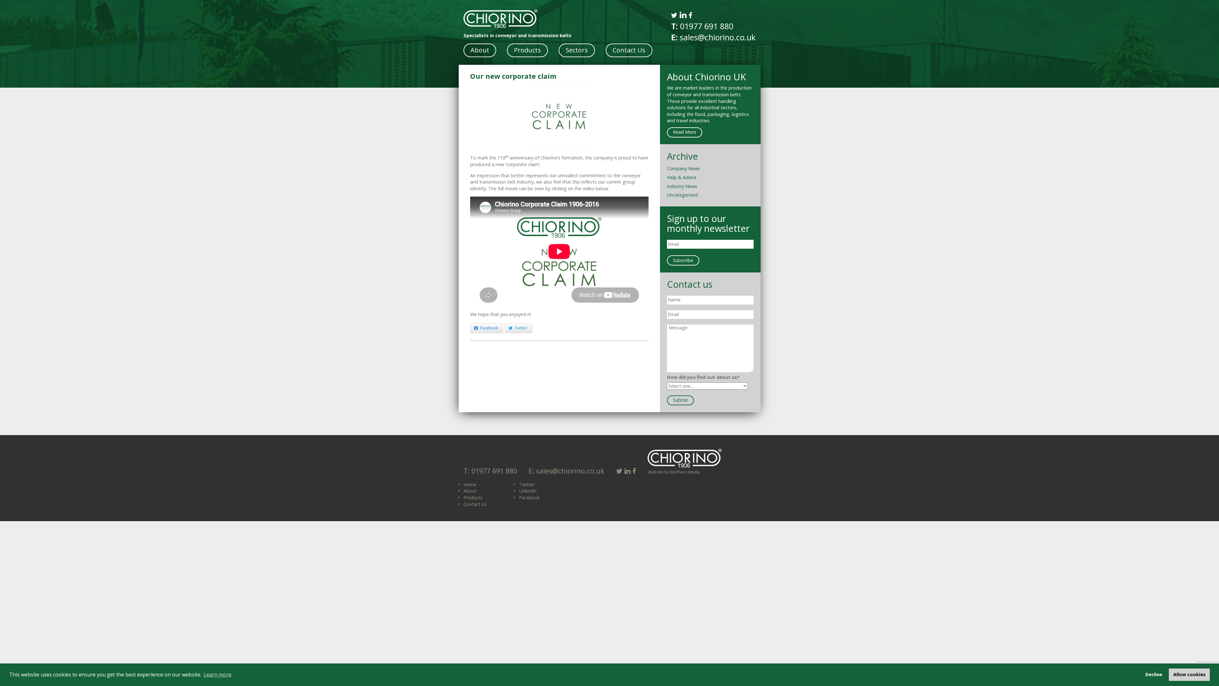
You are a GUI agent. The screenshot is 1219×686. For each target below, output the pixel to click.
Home (469, 484)
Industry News (682, 186)
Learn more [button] (217, 674)
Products (527, 50)
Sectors (577, 50)
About (479, 50)
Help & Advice (681, 177)
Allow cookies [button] (1189, 674)
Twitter (527, 484)
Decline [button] (1153, 674)
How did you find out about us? (703, 377)
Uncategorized (682, 195)
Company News (683, 168)
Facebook (529, 497)
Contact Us (629, 50)
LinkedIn (527, 491)
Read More (684, 132)
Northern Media (685, 472)
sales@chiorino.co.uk (716, 37)
